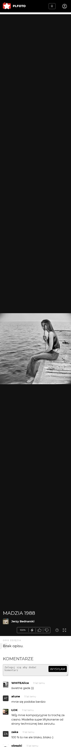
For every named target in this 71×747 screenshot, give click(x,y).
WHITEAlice (20, 683)
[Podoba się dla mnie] (39, 630)
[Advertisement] (35, 49)
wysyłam (57, 669)
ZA (6, 734)
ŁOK (14, 710)
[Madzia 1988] (6, 621)
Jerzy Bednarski (22, 621)
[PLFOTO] (14, 6)
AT (6, 698)
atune (15, 696)
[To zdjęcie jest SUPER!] (32, 630)
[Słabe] (47, 630)
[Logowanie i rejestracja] (64, 6)
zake (14, 732)
